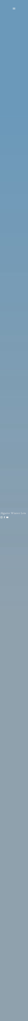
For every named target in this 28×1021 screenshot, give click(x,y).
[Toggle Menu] (14, 8)
